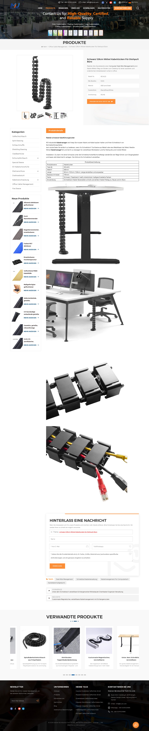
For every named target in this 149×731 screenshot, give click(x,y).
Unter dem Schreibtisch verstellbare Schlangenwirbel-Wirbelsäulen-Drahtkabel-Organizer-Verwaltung (123, 659)
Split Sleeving (17, 141)
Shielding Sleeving (19, 149)
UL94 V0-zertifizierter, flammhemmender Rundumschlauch (31, 340)
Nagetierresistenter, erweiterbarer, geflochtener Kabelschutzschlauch (31, 231)
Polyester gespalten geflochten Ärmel (88, 706)
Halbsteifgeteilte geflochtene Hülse (87, 709)
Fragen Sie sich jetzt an (100, 101)
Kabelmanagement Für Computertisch (114, 579)
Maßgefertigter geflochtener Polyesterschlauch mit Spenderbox (31, 286)
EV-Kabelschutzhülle (20, 167)
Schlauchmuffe (18, 145)
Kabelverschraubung (20, 180)
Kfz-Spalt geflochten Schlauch (86, 713)
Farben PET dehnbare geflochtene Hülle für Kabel (30, 245)
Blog (55, 706)
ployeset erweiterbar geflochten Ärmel (88, 695)
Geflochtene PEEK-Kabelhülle (31, 272)
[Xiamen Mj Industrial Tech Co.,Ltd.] (15, 6)
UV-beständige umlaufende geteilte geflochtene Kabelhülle (31, 313)
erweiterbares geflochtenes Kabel (86, 698)
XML (101, 722)
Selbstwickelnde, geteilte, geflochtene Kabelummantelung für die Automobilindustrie (31, 299)
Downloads (88, 8)
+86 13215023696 (124, 707)
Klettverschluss (18, 171)
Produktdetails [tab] (56, 130)
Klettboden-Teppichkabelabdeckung (58, 659)
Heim (40, 8)
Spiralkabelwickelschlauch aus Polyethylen (26, 659)
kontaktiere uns (123, 8)
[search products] (138, 8)
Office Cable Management (22, 184)
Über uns (75, 8)
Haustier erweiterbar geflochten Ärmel (88, 691)
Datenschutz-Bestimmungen (63, 709)
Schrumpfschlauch (19, 158)
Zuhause (56, 691)
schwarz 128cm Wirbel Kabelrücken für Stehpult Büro (78, 532)
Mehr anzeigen (30, 208)
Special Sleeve (18, 162)
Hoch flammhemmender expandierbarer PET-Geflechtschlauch (31, 217)
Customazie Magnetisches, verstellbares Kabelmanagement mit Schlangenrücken (91, 659)
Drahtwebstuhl (18, 175)
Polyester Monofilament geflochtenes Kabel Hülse (90, 702)
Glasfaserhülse (18, 154)
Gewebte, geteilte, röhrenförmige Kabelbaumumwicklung (31, 327)
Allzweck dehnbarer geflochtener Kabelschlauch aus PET (31, 204)
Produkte (50, 8)
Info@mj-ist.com (93, 2)
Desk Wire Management (64, 579)
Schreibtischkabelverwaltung (87, 579)
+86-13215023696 (70, 2)
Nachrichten (104, 8)
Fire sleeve (16, 188)
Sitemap (95, 722)
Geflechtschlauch (19, 136)
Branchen (63, 8)
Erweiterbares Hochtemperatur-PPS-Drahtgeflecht (31, 258)
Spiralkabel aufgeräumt (56, 583)
